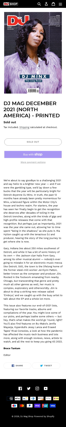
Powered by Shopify (44, 416)
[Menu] (60, 3)
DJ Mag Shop (26, 416)
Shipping (24, 127)
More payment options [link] (33, 162)
